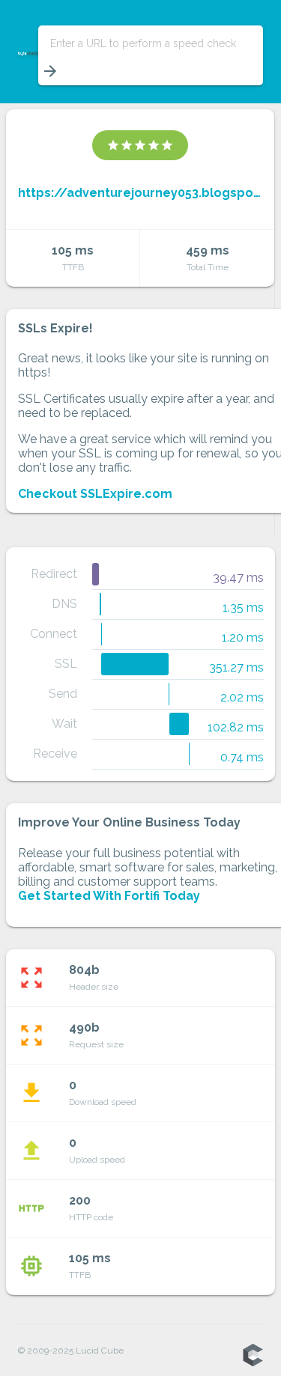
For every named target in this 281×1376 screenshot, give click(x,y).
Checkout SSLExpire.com (95, 494)
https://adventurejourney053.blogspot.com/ (140, 193)
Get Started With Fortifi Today (109, 896)
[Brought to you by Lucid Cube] (252, 1355)
